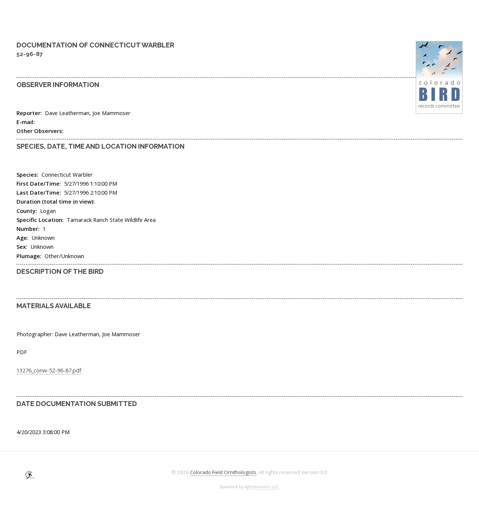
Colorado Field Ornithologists (223, 472)
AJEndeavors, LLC (262, 486)
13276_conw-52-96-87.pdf (48, 370)
